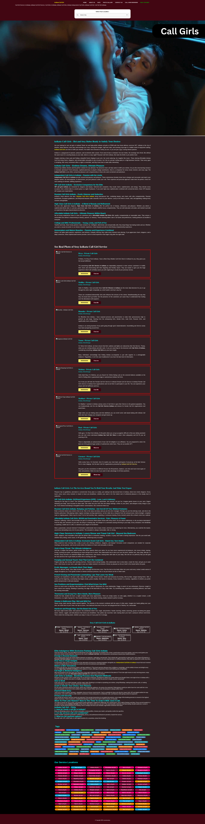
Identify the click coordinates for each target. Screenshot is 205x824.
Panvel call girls (78, 801)
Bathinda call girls (62, 773)
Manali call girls (62, 795)
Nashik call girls (94, 798)
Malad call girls (110, 792)
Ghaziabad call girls (78, 781)
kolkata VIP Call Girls (129, 744)
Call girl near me (140, 744)
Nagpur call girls (78, 798)
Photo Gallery (108, 2)
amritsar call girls (62, 770)
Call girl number (84, 751)
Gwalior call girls (94, 781)
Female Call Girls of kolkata (97, 749)
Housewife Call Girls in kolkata (62, 734)
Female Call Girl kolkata (60, 742)
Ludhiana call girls (94, 792)
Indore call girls (94, 784)
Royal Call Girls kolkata (110, 739)
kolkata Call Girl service (125, 749)
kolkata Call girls (138, 730)
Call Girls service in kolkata (75, 744)
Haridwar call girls (62, 784)
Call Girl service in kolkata (73, 730)
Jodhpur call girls (78, 787)
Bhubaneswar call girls (94, 773)
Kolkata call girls (78, 789)
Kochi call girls (110, 789)
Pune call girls (126, 801)
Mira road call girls (94, 795)
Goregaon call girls (62, 781)
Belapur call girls (78, 773)
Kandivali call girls (126, 787)
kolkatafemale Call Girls (133, 732)
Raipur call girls (143, 801)
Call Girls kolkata (88, 744)
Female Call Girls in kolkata (83, 732)
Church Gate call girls (94, 775)
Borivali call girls (126, 773)
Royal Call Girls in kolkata (98, 737)
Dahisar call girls (142, 775)
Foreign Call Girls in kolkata (78, 739)
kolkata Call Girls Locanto (87, 730)
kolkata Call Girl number (68, 746)
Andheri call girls (62, 767)
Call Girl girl (58, 732)
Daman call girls (62, 778)
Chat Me (96, 302)
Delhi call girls (110, 778)
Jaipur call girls (110, 784)
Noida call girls (142, 798)
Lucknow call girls (78, 792)
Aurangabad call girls (94, 770)
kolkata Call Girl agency (112, 749)
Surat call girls (94, 806)
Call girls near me (75, 737)
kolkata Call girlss (137, 739)
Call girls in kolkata (59, 730)
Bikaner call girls (110, 773)
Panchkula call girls (62, 801)
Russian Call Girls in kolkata (61, 737)
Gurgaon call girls (126, 781)
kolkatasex (57, 746)
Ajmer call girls (126, 767)
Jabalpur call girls (126, 784)
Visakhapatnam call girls (110, 809)
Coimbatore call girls (110, 775)
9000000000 (84, 273)
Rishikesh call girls (94, 803)
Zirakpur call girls (142, 809)
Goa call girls (110, 781)
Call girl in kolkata (111, 754)
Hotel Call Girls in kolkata (124, 739)
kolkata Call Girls (59, 149)
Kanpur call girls (142, 787)
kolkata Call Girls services (129, 734)
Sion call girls (62, 806)
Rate (98, 2)
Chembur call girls (78, 775)
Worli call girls (126, 809)
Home (84, 2)
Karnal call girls (62, 789)
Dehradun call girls (94, 778)
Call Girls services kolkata (119, 732)
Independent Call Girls (60, 749)
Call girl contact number (143, 751)
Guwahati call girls (142, 781)
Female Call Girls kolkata (100, 744)
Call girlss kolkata (141, 737)
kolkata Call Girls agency (107, 751)
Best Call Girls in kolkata (123, 754)
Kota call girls (142, 789)
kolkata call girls (94, 767)
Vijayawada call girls (78, 809)
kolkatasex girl (95, 732)
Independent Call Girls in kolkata (126, 662)
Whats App (97, 474)
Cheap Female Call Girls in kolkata (95, 739)
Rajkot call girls (62, 803)
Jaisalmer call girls (142, 784)
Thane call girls (110, 806)
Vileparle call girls (94, 809)
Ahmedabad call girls (110, 767)
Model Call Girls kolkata (60, 744)
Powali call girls (111, 801)
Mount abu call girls (126, 795)
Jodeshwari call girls (94, 787)
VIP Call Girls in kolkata (73, 749)
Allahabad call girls (142, 767)
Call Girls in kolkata (105, 732)
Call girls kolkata (94, 751)
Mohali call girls (111, 795)
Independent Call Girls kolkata (83, 746)
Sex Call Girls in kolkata (74, 742)
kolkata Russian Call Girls (61, 751)
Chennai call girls (62, 775)
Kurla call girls (62, 792)
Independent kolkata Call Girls (62, 739)
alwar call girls (78, 770)
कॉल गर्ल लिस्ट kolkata (84, 754)
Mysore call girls (62, 798)
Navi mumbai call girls (110, 798)
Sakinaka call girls (110, 803)
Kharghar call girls (94, 789)
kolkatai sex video (74, 751)
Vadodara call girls (142, 806)
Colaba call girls (127, 775)
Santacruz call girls (126, 803)
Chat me (96, 273)
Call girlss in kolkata (87, 734)
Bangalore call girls (142, 770)
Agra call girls (78, 767)
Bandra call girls (110, 770)
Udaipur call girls (126, 806)
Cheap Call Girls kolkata (98, 746)
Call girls (98, 742)
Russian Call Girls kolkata (85, 196)
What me (96, 447)
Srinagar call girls (78, 806)
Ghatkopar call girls (142, 778)
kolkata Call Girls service (100, 734)
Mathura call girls (126, 792)
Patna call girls (94, 801)
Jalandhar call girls (62, 787)
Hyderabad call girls (78, 784)
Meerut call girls (143, 792)
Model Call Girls (85, 749)
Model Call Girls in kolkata (114, 734)
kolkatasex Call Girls (115, 730)
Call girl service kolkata (68, 732)
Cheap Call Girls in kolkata (141, 742)
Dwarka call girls (126, 778)
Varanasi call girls (62, 809)
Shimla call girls (142, 803)
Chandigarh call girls (142, 773)
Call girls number (76, 734)
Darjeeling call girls (78, 778)
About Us (92, 2)
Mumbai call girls (78, 795)
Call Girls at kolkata (127, 730)
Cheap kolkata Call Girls (128, 737)
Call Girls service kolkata (143, 734)
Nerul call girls (126, 798)
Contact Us (118, 2)
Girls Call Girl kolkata (112, 746)
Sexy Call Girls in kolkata (61, 754)
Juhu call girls (110, 787)
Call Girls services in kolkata (115, 744)
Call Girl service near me (88, 742)
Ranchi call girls (78, 803)
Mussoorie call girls (143, 795)
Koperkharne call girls (126, 789)
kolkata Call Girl (59, 2)
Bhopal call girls (126, 770)
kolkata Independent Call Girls (113, 737)
